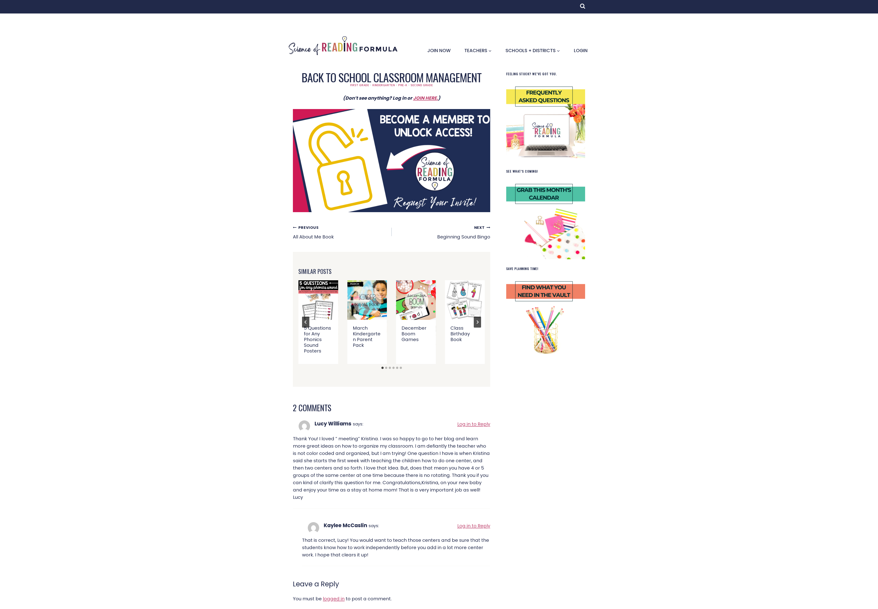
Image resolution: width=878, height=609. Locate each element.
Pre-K (402, 85)
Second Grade (422, 85)
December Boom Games (414, 334)
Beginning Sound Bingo (463, 232)
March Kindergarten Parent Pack (366, 336)
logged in (334, 599)
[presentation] (318, 300)
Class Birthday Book (460, 334)
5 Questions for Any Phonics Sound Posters (317, 339)
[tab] (382, 368)
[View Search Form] (585, 8)
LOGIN (581, 50)
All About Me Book (313, 232)
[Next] (477, 322)
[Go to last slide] (305, 322)
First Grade (359, 85)
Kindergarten (383, 85)
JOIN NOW (439, 50)
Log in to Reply (473, 424)
